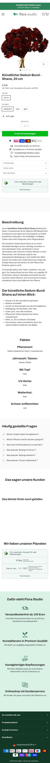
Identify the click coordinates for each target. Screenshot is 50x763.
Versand (8, 163)
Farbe (5, 104)
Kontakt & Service (10, 730)
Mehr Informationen (25, 189)
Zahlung (8, 168)
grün (26, 109)
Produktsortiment (9, 722)
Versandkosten (19, 88)
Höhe (5, 93)
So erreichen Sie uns (11, 715)
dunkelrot (7, 109)
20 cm (6, 98)
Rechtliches (7, 737)
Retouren (9, 173)
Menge (25, 121)
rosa (17, 109)
